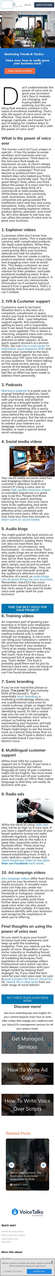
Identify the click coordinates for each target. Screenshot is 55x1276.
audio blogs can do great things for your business (26, 577)
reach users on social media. (20, 519)
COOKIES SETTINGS (13, 1271)
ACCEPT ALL (39, 1271)
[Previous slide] (11, 1165)
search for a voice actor (22, 982)
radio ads (41, 824)
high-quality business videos (30, 490)
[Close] (52, 1261)
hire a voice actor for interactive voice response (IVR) (25, 347)
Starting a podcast (14, 390)
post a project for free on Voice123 (28, 979)
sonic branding (27, 696)
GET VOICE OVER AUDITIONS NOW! (27, 999)
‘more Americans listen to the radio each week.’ (25, 861)
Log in (27, 5)
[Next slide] (43, 1165)
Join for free (44, 5)
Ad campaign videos (15, 878)
